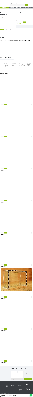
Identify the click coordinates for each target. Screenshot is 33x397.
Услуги (23, 7)
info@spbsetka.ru (28, 385)
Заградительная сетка (13, 386)
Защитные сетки (20, 384)
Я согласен (1, 396)
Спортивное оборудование (13, 385)
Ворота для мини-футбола (4, 59)
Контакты (31, 7)
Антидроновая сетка (11, 7)
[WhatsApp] (31, 395)
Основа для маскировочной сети (20, 385)
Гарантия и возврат (7, 386)
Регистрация (28, 391)
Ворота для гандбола (11, 59)
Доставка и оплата (27, 7)
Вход (26, 391)
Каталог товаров (4, 7)
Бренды (20, 7)
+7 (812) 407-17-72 (18, 3)
